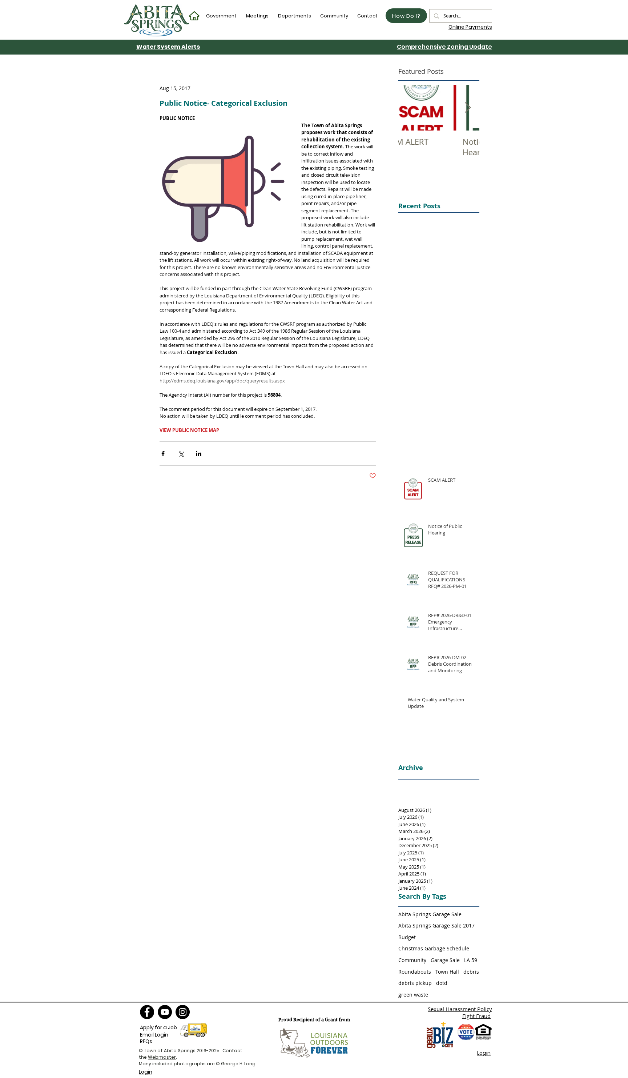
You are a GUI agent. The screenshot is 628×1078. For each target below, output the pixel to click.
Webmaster (162, 1057)
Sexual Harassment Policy (460, 1009)
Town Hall (447, 971)
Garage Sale (445, 960)
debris (471, 971)
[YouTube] (165, 1012)
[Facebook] (147, 1012)
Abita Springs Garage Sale (430, 914)
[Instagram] (183, 1012)
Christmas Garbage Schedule (433, 948)
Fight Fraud (476, 1015)
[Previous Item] (410, 107)
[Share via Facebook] (163, 453)
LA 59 (470, 960)
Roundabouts (414, 971)
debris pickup (415, 982)
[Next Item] (467, 107)
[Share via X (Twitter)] (180, 453)
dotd (441, 982)
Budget (407, 937)
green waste (413, 994)
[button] (222, 15)
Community (412, 960)
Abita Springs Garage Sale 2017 (436, 925)
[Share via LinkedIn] (198, 453)
